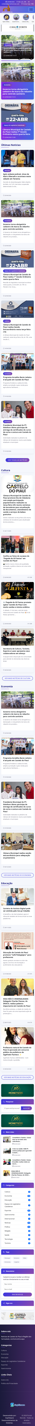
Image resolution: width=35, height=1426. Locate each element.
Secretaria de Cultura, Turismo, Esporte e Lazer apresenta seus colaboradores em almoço (16, 651)
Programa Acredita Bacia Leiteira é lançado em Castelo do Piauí (17, 378)
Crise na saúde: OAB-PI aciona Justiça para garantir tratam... (22, 1159)
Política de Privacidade (9, 1392)
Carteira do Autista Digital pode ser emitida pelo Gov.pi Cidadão (16, 909)
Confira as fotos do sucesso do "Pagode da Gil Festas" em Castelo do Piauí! (16, 558)
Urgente (16, 1270)
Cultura (7, 1200)
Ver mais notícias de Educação (17, 1077)
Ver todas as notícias (17, 460)
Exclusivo (16, 1267)
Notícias (8, 1231)
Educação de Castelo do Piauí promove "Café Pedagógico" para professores (17, 954)
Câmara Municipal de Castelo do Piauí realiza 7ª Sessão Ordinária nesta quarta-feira (17, 276)
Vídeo (24, 1267)
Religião (7, 1240)
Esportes (8, 1219)
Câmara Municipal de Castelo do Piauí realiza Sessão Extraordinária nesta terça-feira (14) (17, 328)
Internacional (9, 1227)
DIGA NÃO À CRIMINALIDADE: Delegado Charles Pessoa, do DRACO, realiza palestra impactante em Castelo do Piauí (16, 1002)
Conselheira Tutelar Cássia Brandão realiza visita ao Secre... (21, 1170)
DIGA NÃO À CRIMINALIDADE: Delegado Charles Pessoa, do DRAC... (21, 1181)
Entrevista (7, 1270)
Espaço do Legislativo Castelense (12, 1214)
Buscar (26, 1108)
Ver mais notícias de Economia (17, 875)
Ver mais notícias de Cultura (17, 678)
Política (7, 1235)
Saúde (7, 1244)
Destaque (7, 1267)
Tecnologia (9, 1248)
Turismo (8, 1252)
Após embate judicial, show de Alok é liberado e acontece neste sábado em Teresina (17, 176)
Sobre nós (5, 1388)
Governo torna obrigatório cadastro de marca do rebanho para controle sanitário (16, 226)
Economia (8, 1205)
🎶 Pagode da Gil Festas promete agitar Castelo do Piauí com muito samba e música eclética (17, 604)
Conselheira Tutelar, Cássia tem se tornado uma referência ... (21, 1148)
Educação (8, 1209)
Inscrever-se (17, 1303)
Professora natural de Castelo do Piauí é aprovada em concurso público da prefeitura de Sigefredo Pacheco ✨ (17, 1051)
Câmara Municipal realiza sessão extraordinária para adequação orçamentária (17, 855)
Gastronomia (9, 1223)
